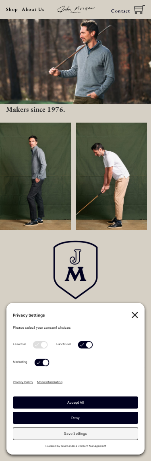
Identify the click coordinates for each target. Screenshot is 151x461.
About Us (33, 9)
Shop (12, 9)
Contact (120, 11)
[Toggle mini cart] (139, 9)
